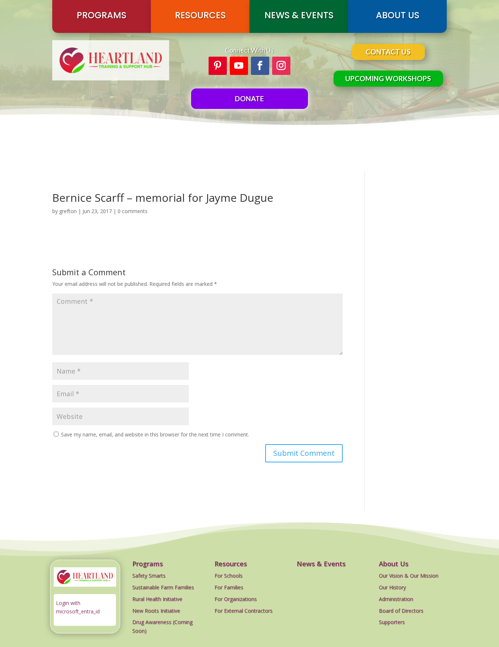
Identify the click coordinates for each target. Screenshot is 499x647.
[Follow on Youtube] (239, 66)
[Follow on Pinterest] (218, 66)
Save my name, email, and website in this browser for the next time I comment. (155, 434)
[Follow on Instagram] (281, 66)
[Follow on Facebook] (260, 66)
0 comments (133, 211)
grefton (68, 211)
